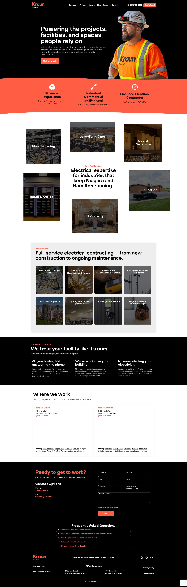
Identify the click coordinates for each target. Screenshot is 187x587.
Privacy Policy (148, 568)
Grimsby (76, 449)
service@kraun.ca (43, 497)
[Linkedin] (146, 557)
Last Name (129, 472)
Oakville (101, 451)
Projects (83, 5)
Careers (106, 5)
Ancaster (127, 449)
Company (102, 486)
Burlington (143, 449)
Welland (68, 449)
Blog (99, 5)
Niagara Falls (59, 449)
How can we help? (105, 493)
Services (76, 557)
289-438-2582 (42, 491)
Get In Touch (149, 5)
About (91, 557)
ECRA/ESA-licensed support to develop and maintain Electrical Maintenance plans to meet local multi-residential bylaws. (49, 310)
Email (101, 479)
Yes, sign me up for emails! (109, 507)
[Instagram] (141, 557)
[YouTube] (151, 557)
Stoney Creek (118, 449)
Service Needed (131, 486)
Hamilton (108, 449)
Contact (115, 5)
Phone (128, 479)
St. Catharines (48, 449)
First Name (102, 472)
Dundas (135, 449)
